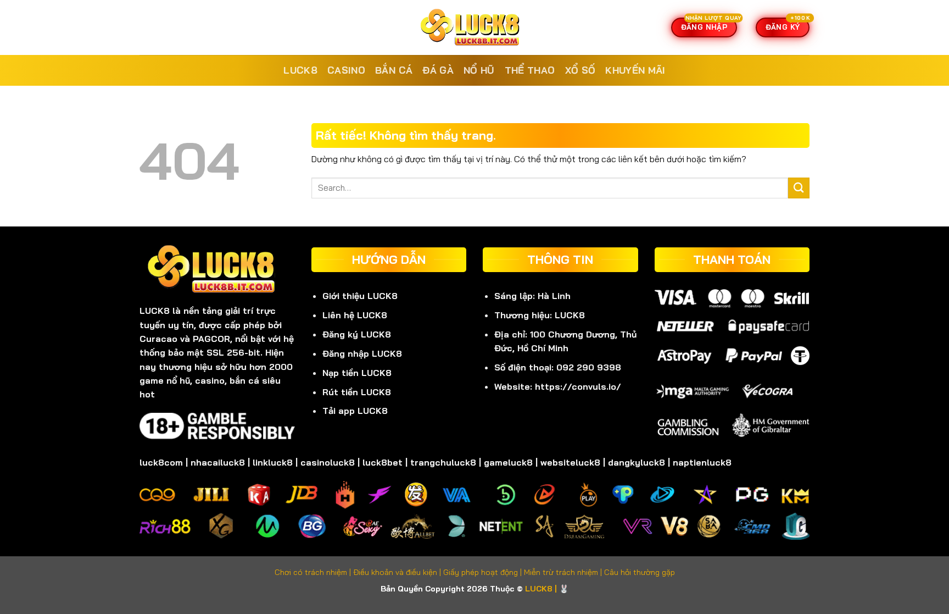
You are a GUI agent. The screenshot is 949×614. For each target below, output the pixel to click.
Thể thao (530, 70)
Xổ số (580, 70)
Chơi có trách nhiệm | (314, 572)
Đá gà (438, 70)
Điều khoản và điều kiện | (398, 572)
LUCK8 (300, 70)
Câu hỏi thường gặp (639, 572)
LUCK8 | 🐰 (547, 589)
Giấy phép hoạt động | (483, 572)
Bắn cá (393, 70)
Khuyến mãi (635, 70)
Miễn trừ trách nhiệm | (564, 572)
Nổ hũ (479, 70)
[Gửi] (799, 188)
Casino (346, 70)
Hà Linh (554, 295)
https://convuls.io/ (578, 386)
